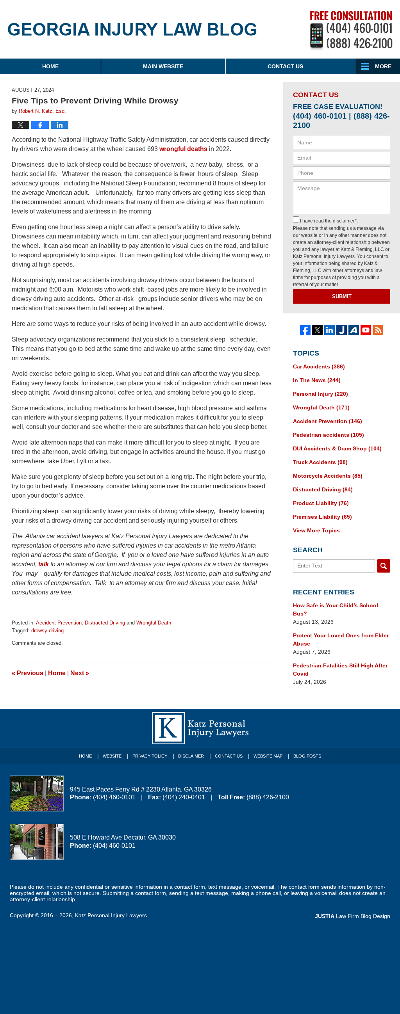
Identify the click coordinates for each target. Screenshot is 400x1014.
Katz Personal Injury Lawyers (111, 915)
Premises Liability (322, 517)
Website (112, 756)
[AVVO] (354, 330)
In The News (317, 380)
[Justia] (342, 330)
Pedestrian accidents (328, 435)
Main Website (163, 66)
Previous (27, 673)
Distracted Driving (105, 623)
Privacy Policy (149, 756)
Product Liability (321, 503)
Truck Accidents (320, 462)
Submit (342, 296)
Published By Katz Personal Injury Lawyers (351, 30)
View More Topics (316, 530)
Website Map (268, 756)
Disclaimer (191, 756)
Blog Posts (307, 756)
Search (383, 566)
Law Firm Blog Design (352, 916)
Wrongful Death (153, 623)
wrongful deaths (183, 149)
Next (79, 673)
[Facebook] (305, 330)
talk (43, 564)
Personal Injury (320, 394)
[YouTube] (366, 330)
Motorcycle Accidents (327, 476)
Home (50, 66)
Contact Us (285, 66)
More (383, 66)
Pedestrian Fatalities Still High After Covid (340, 669)
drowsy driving (47, 630)
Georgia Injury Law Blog (132, 35)
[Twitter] (317, 330)
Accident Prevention (59, 623)
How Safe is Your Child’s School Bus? (335, 609)
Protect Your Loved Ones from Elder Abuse (341, 639)
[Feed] (378, 330)
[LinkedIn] (329, 330)
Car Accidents (319, 366)
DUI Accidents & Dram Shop (337, 448)
